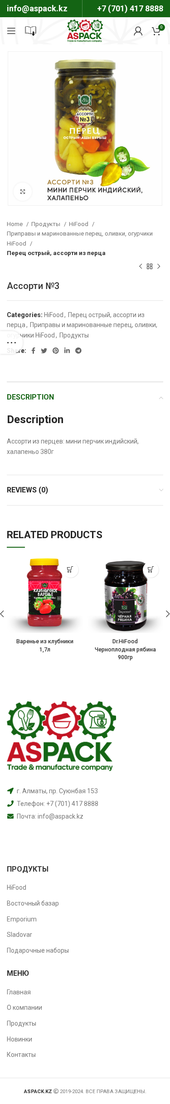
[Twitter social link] (44, 351)
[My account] (138, 31)
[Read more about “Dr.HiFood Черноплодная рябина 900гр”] (151, 570)
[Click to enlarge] (23, 192)
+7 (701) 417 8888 (130, 8)
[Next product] (158, 266)
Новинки (19, 1039)
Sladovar (19, 934)
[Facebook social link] (33, 351)
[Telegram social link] (78, 351)
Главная (19, 992)
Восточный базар (33, 903)
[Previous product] (140, 266)
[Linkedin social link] (67, 351)
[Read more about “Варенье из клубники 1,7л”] (70, 570)
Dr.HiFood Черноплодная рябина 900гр (125, 649)
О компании (24, 1007)
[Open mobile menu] (11, 31)
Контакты (21, 1054)
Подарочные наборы (38, 950)
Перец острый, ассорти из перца (56, 253)
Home (15, 224)
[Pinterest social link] (56, 351)
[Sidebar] (11, 342)
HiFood (79, 224)
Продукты (46, 224)
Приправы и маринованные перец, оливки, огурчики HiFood (80, 238)
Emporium (22, 919)
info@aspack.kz (60, 816)
